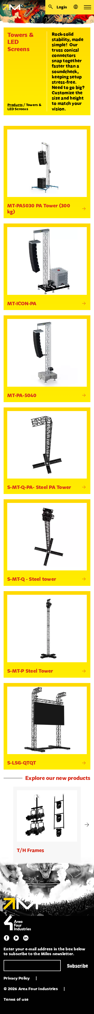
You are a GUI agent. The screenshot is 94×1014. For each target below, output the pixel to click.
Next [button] (86, 825)
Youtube (16, 938)
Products (15, 105)
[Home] (11, 7)
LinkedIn (26, 938)
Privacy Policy (17, 978)
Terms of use (16, 999)
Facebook (6, 938)
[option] (47, 825)
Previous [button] (7, 825)
